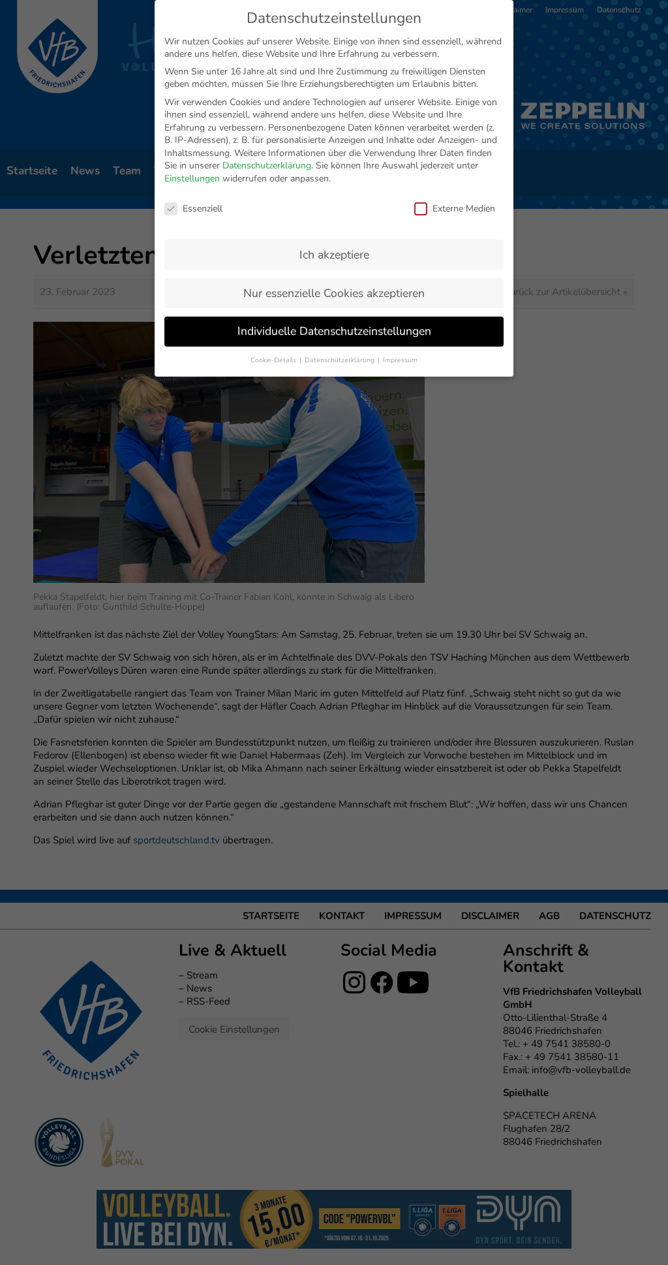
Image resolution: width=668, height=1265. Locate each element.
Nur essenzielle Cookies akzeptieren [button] (334, 293)
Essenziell (202, 208)
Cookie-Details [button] (274, 360)
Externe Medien (464, 208)
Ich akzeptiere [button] (334, 254)
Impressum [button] (400, 360)
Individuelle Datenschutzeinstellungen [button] (334, 331)
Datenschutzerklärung (266, 165)
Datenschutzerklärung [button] (340, 360)
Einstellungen (192, 178)
